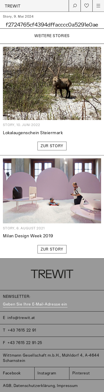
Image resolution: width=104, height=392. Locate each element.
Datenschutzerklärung (34, 386)
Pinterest (81, 373)
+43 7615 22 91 (22, 330)
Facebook (12, 373)
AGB (7, 386)
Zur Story (52, 146)
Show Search (75, 6)
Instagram (46, 373)
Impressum (67, 386)
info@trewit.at (21, 318)
